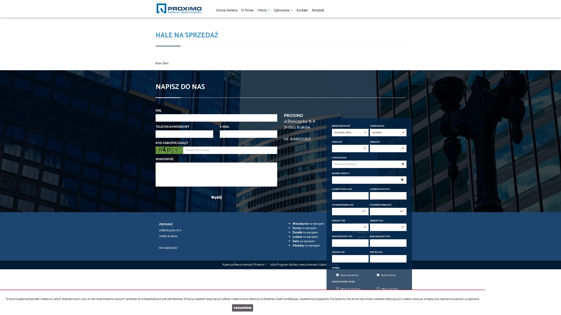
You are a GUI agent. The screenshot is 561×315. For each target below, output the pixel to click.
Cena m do (376, 220)
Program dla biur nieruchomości (298, 264)
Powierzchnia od (342, 205)
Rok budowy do (380, 236)
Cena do (375, 142)
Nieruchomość (341, 126)
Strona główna (226, 10)
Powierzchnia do (380, 205)
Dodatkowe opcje (343, 282)
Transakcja (377, 126)
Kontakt (302, 10)
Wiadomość (165, 159)
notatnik (318, 10)
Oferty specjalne (389, 289)
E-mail (224, 127)
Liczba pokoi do (380, 189)
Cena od (337, 142)
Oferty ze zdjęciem (350, 289)
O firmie (247, 10)
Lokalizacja (339, 157)
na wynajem (308, 223)
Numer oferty (341, 173)
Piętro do (376, 252)
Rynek (336, 268)
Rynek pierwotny (350, 275)
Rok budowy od (342, 236)
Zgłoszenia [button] (282, 10)
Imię (158, 111)
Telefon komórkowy (172, 127)
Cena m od (338, 220)
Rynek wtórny (388, 275)
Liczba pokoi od (342, 189)
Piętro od (338, 252)
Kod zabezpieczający (172, 143)
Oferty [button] (262, 10)
